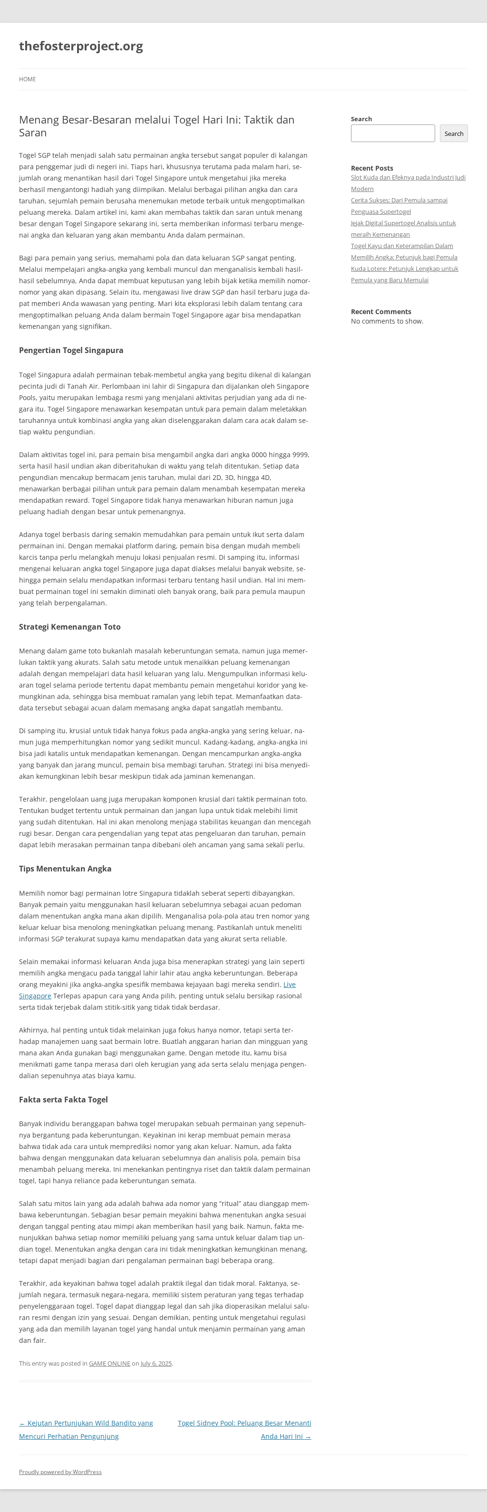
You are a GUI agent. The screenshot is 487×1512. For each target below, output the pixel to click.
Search (361, 119)
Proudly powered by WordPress (60, 1472)
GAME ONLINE (109, 1363)
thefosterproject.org (81, 45)
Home (27, 79)
